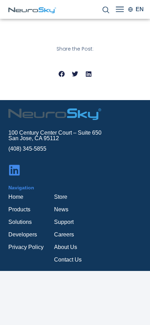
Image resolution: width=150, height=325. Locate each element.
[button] (62, 74)
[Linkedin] (14, 170)
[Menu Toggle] (120, 9)
